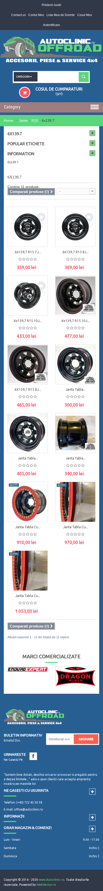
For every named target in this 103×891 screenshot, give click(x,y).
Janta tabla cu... (27, 527)
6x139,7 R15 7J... (28, 252)
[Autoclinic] (51, 50)
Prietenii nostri (51, 5)
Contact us (18, 15)
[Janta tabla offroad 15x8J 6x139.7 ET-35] (28, 433)
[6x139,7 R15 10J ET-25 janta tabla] (28, 296)
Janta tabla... (76, 390)
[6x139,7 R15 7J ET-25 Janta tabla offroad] (28, 227)
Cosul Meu (84, 15)
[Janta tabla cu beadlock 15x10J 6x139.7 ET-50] (75, 502)
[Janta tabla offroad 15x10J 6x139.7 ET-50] (75, 433)
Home (9, 120)
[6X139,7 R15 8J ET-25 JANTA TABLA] (28, 364)
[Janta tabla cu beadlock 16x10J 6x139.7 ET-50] (28, 570)
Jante (23, 120)
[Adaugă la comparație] (39, 237)
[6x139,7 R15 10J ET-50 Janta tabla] (75, 296)
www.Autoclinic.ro (51, 879)
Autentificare (51, 25)
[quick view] (39, 214)
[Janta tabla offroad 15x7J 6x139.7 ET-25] (75, 364)
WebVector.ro (46, 884)
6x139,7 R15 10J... (28, 321)
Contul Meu (36, 15)
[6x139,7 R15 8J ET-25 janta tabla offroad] (75, 227)
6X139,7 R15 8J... (27, 390)
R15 (35, 120)
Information (21, 154)
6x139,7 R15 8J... (75, 252)
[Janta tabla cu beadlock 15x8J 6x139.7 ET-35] (28, 502)
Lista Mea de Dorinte (60, 15)
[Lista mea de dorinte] (39, 225)
